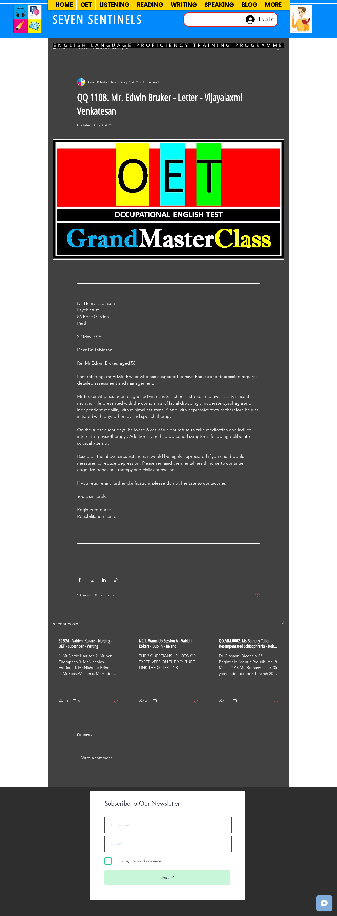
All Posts (59, 48)
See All (279, 623)
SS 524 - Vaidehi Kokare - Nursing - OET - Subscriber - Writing (85, 643)
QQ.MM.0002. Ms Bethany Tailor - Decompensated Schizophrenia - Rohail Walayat (248, 643)
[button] (278, 48)
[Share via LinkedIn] (103, 580)
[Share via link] (115, 580)
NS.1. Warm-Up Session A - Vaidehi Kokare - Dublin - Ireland (165, 643)
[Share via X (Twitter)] (91, 580)
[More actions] (257, 82)
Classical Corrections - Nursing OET (103, 48)
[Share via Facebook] (79, 580)
